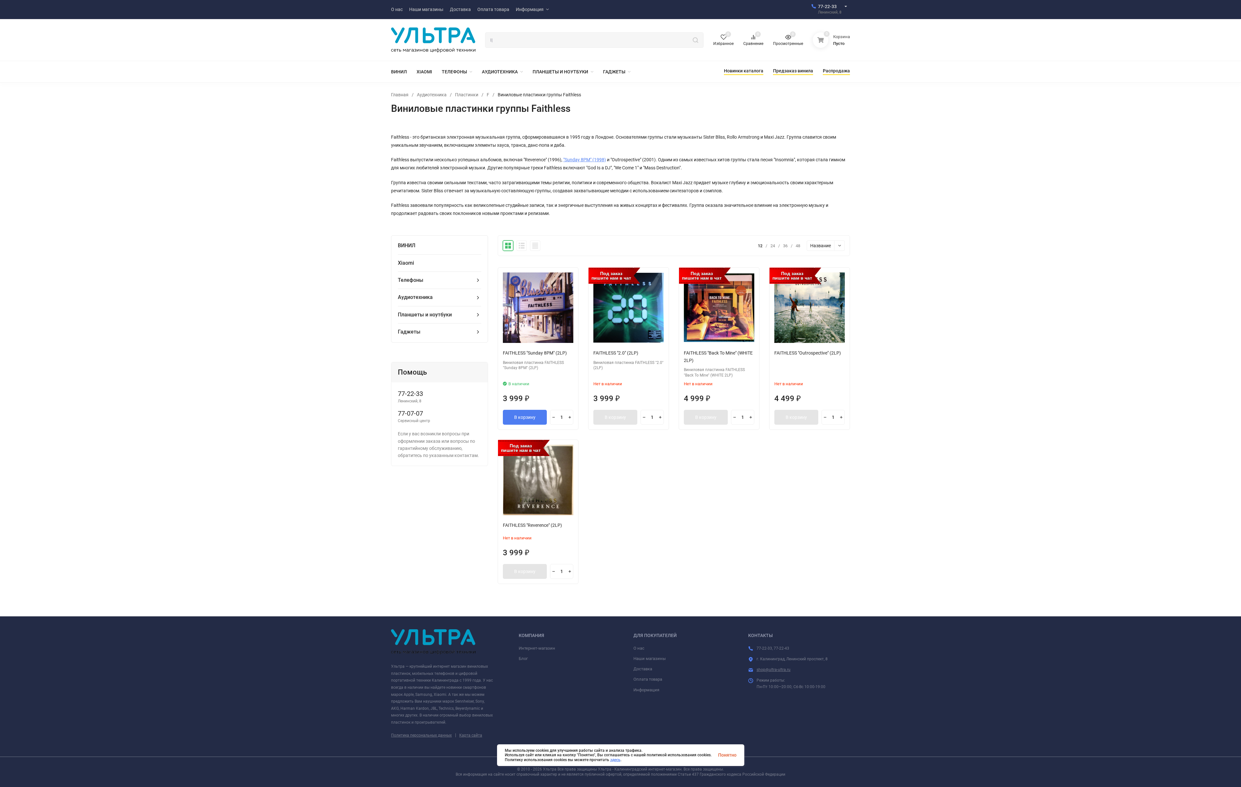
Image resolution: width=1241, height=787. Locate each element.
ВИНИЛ (406, 245)
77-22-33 (827, 6)
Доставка (642, 668)
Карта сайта (470, 735)
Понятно (727, 755)
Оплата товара (647, 679)
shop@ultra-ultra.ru (773, 669)
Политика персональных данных (421, 735)
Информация (646, 689)
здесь (615, 760)
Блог (523, 658)
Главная (399, 94)
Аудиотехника (432, 94)
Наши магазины (649, 658)
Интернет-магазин (537, 648)
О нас (638, 648)
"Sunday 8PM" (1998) (584, 159)
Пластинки (466, 94)
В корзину (525, 417)
